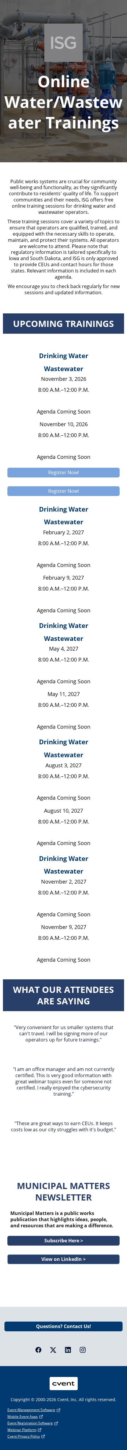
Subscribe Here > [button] (63, 1240)
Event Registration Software (30, 1423)
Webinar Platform (21, 1429)
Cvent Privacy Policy (23, 1436)
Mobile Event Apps (22, 1416)
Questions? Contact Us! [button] (63, 1326)
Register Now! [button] (63, 472)
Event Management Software (31, 1409)
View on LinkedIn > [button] (63, 1259)
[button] (41, 1351)
